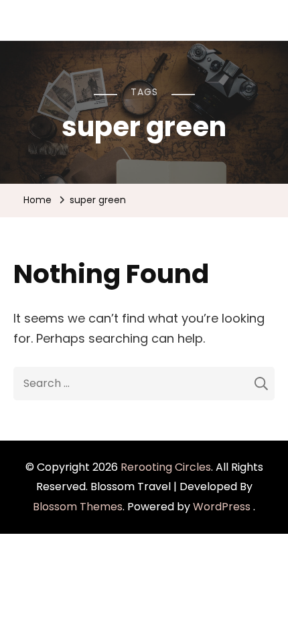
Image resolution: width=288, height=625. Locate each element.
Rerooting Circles (166, 467)
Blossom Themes (78, 506)
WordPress (221, 506)
